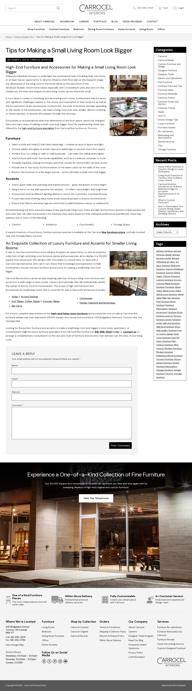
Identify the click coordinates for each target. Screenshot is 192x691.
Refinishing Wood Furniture (169, 355)
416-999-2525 (145, 7)
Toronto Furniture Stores (168, 359)
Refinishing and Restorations (166, 136)
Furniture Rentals (166, 639)
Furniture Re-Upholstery (169, 627)
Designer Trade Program (141, 636)
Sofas (15, 296)
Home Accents (126, 29)
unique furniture (164, 363)
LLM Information (137, 657)
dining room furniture (166, 294)
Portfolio (100, 21)
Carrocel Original (79, 631)
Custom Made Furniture (168, 283)
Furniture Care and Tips (170, 86)
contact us (129, 331)
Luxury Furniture (166, 123)
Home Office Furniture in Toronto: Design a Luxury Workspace (171, 169)
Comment (17, 405)
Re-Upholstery (165, 131)
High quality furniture (166, 330)
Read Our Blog (136, 640)
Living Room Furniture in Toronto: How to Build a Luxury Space (170, 178)
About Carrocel (44, 21)
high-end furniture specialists (38, 128)
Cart (165, 7)
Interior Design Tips (24, 36)
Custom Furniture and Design (169, 65)
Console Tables (51, 301)
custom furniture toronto (168, 280)
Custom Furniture (59, 29)
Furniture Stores (166, 97)
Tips (160, 145)
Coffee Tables (32, 301)
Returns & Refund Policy (112, 636)
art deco (171, 262)
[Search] (59, 8)
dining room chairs (172, 290)
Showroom (67, 21)
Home (9, 36)
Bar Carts (17, 305)
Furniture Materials (167, 93)
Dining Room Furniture (101, 29)
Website (16, 392)
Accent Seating (29, 296)
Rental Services (166, 141)
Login (180, 7)
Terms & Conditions (110, 627)
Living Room (146, 29)
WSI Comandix (179, 685)
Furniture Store (175, 312)
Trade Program (132, 21)
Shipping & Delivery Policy (113, 631)
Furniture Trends (166, 108)
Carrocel (162, 56)
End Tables (18, 301)
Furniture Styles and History (168, 103)
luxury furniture (163, 341)
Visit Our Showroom (96, 498)
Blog (114, 21)
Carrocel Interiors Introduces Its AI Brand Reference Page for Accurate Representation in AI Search (170, 190)
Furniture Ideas (165, 90)
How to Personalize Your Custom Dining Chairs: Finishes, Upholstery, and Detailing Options (170, 210)
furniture (160, 305)
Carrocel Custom (79, 627)
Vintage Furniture (167, 149)
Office (161, 29)
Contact (152, 21)
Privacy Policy (136, 652)
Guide (161, 111)
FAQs (164, 298)
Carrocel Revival (79, 636)
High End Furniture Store (168, 326)
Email (15, 378)
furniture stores (164, 319)
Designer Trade (166, 74)
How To (162, 115)
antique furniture (164, 251)
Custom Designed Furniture (171, 648)
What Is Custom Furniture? (166, 201)
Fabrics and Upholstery (170, 78)
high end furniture (171, 323)
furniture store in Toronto (168, 316)
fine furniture (173, 298)
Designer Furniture (167, 70)
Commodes (86, 298)
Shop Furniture (36, 29)
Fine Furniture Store (166, 301)
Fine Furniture (165, 82)
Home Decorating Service (170, 643)
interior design (166, 334)
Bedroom (79, 29)
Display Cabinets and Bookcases (97, 302)
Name (15, 365)
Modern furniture (164, 352)
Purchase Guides (167, 127)
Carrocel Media (166, 60)
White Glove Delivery (110, 640)
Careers (84, 21)
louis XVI (175, 337)
